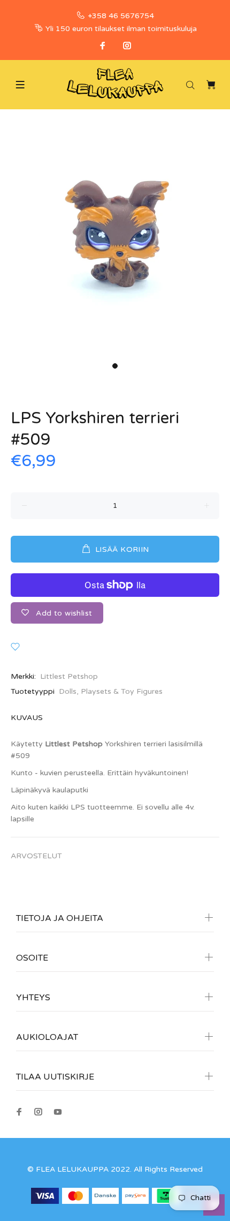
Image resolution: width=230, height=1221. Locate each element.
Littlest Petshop (69, 676)
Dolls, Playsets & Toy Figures (111, 691)
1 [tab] (115, 366)
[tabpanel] (115, 242)
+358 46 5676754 (121, 15)
